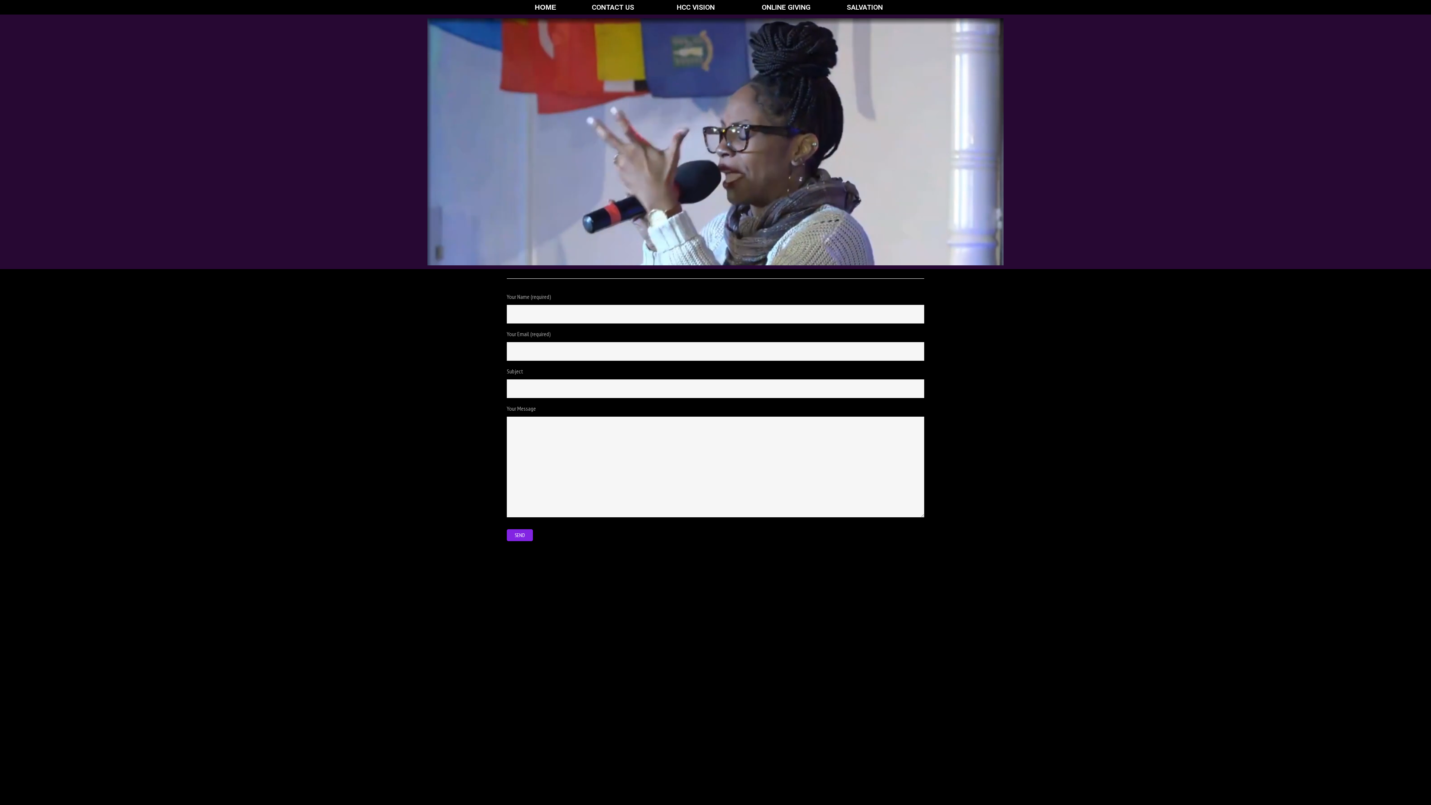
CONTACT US (613, 7)
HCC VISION (696, 7)
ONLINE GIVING (786, 7)
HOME (545, 7)
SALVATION (865, 7)
